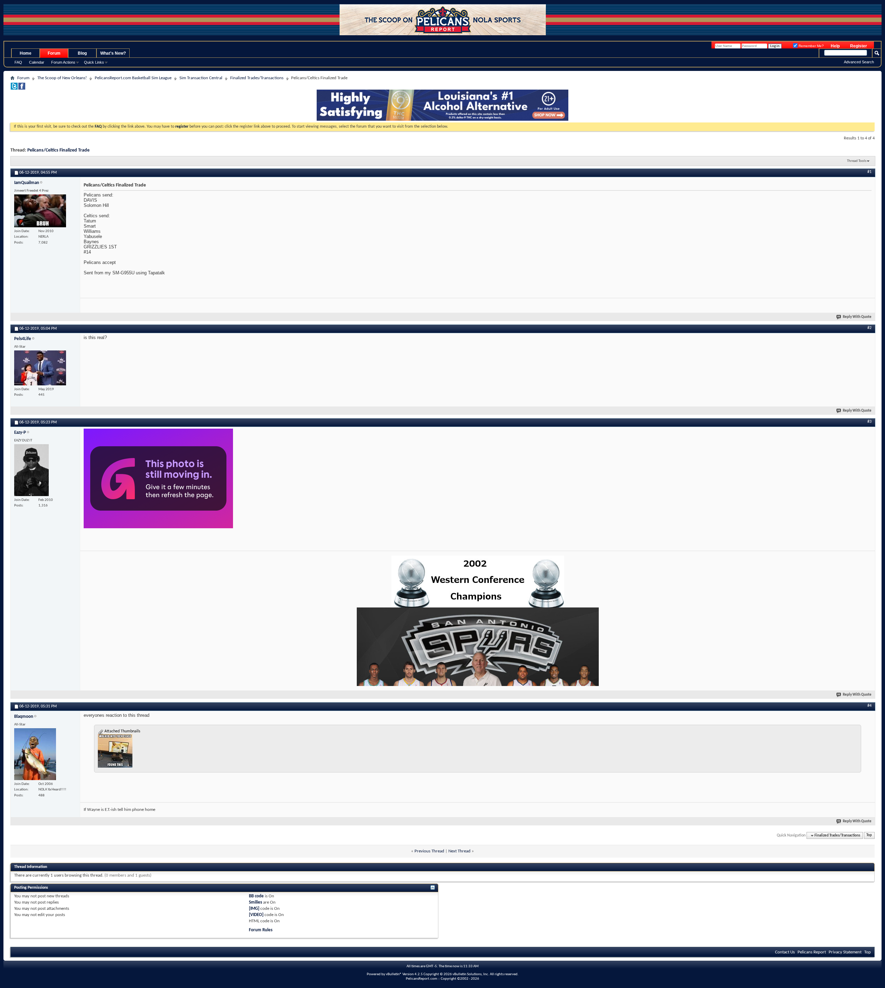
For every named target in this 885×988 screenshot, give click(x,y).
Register (858, 46)
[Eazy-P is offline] (31, 470)
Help (835, 46)
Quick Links (94, 62)
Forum (54, 53)
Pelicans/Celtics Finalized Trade (58, 150)
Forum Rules (260, 930)
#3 (869, 422)
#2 (869, 328)
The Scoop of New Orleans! (62, 78)
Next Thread (459, 851)
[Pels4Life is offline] (40, 367)
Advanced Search (859, 62)
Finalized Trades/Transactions (256, 78)
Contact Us (785, 952)
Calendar (36, 62)
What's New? (113, 53)
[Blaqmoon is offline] (35, 754)
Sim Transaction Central (200, 78)
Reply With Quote (857, 317)
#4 (869, 706)
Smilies (255, 902)
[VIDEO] (256, 915)
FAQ (18, 62)
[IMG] (254, 908)
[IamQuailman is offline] (40, 210)
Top (869, 836)
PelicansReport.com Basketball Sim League (133, 78)
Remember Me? (811, 46)
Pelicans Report (812, 952)
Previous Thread (429, 851)
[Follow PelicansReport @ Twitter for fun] (14, 88)
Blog (82, 53)
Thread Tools (856, 161)
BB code (256, 896)
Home (25, 53)
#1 (869, 172)
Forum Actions (63, 62)
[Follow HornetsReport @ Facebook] (22, 88)
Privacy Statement (845, 952)
